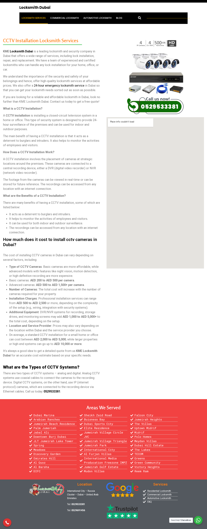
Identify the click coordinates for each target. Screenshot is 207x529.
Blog (119, 18)
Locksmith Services (34, 18)
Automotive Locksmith (97, 18)
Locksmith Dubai (34, 7)
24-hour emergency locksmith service (59, 85)
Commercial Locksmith (64, 18)
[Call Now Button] (7, 522)
